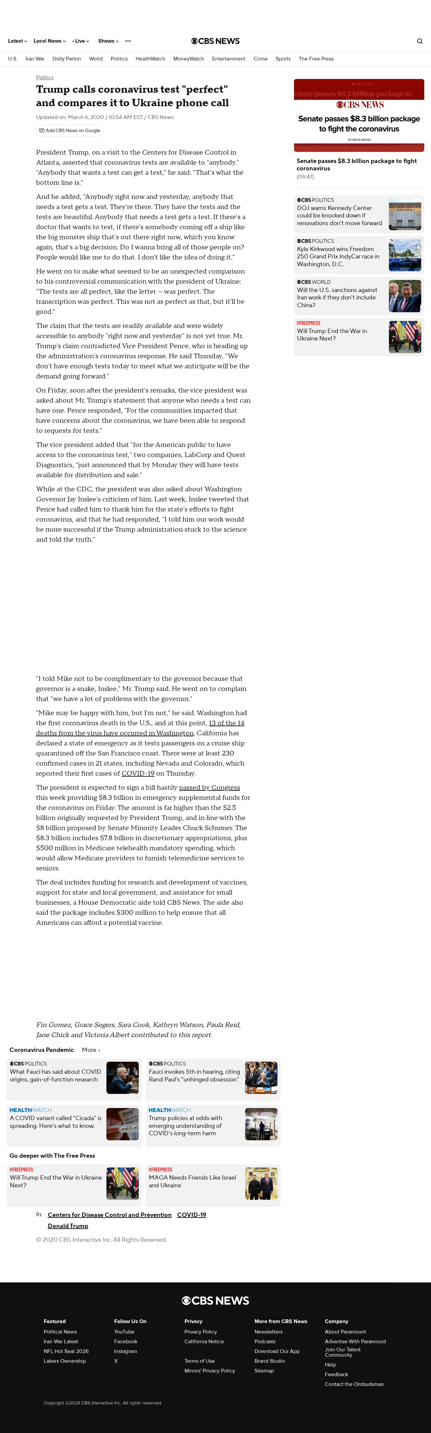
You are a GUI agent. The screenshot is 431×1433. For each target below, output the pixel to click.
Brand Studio (270, 1361)
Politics (119, 59)
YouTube (124, 1332)
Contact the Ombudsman (354, 1384)
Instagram (125, 1351)
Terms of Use (200, 1361)
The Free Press (316, 59)
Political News (60, 1332)
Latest (16, 41)
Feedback (336, 1374)
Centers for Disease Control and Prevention (110, 1215)
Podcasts (265, 1341)
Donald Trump (68, 1226)
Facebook (125, 1341)
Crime (261, 59)
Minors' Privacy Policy (210, 1371)
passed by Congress (209, 787)
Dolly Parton (67, 59)
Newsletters (269, 1332)
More (90, 1050)
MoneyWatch (188, 59)
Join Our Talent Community (343, 1352)
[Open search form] (420, 41)
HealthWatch (150, 59)
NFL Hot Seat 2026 (66, 1351)
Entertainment (228, 59)
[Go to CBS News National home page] (215, 41)
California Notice (204, 1341)
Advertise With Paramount (355, 1341)
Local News (48, 41)
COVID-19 (138, 773)
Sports (283, 59)
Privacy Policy (201, 1332)
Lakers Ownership (65, 1361)
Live (80, 41)
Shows (107, 41)
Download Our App (277, 1351)
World (96, 59)
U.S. (13, 59)
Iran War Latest (61, 1341)
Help (330, 1364)
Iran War (35, 59)
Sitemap (264, 1371)
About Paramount (345, 1332)
